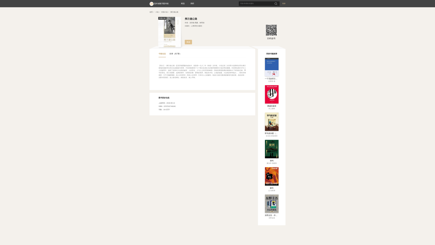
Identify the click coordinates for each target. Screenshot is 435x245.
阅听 (192, 3)
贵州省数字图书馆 (161, 4)
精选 (183, 3)
